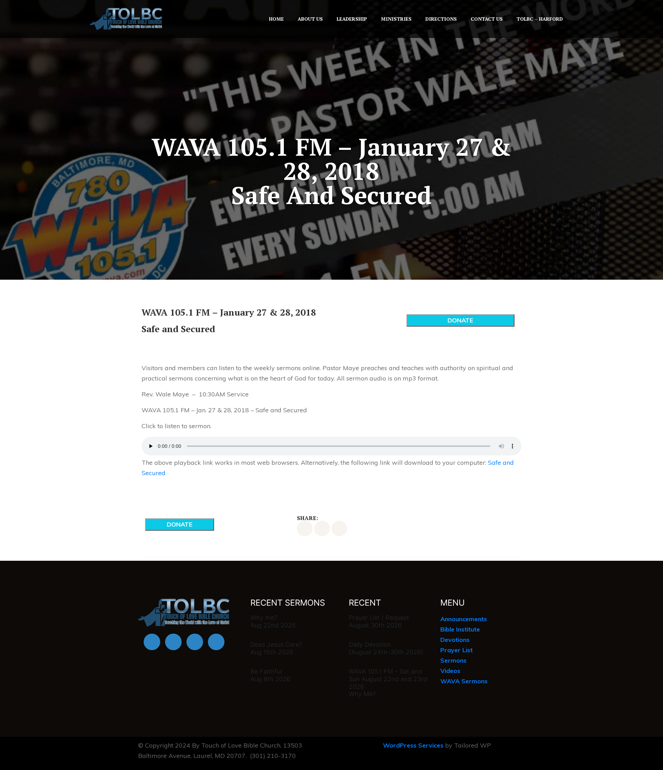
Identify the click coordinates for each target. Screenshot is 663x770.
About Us (310, 19)
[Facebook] (152, 642)
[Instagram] (216, 642)
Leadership (352, 19)
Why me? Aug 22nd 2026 (273, 621)
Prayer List (456, 650)
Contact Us (487, 19)
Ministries (396, 19)
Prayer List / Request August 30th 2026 (379, 621)
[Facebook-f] (305, 528)
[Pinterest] (339, 528)
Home (276, 19)
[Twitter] (322, 528)
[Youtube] (173, 642)
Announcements (463, 619)
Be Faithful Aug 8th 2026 (270, 675)
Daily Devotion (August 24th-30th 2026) (386, 648)
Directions (441, 19)
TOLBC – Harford (540, 19)
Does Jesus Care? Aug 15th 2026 (276, 648)
